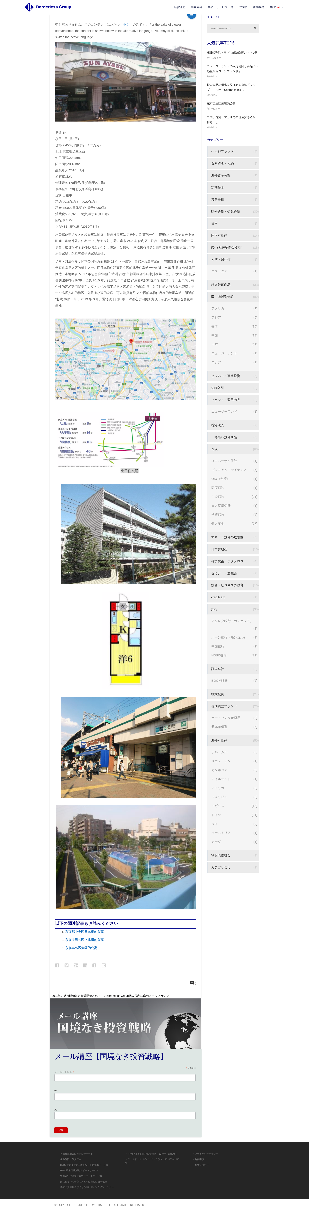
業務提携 (217, 199)
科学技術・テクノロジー (229, 561)
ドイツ (216, 815)
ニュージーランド (224, 353)
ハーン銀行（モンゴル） (229, 637)
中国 (214, 335)
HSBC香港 (219, 655)
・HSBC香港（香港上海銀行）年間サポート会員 (83, 1165)
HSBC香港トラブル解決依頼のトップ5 (232, 52)
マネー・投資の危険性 (227, 537)
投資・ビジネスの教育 (227, 585)
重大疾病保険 (221, 505)
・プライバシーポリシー (205, 1153)
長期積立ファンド (224, 706)
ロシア (216, 362)
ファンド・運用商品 (225, 400)
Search (257, 28)
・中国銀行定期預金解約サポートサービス (80, 1176)
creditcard (218, 597)
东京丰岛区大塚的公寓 (81, 948)
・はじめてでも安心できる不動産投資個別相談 (82, 1181)
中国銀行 (217, 646)
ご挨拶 (243, 7)
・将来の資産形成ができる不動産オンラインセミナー (86, 1187)
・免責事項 (198, 1159)
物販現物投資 (220, 855)
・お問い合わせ (200, 1165)
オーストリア (221, 833)
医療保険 (217, 488)
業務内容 (196, 7)
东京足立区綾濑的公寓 (221, 103)
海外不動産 (219, 740)
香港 (214, 326)
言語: (272, 7)
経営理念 (179, 7)
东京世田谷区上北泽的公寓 (84, 940)
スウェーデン (221, 761)
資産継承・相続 (222, 163)
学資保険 (217, 514)
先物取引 (217, 388)
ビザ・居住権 (220, 259)
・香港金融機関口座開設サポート (75, 1153)
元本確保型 (219, 727)
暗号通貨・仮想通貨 (225, 211)
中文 (126, 24)
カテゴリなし (220, 867)
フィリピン (219, 797)
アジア (216, 317)
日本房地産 (219, 549)
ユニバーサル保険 (224, 461)
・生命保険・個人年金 (69, 1159)
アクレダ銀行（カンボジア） (232, 621)
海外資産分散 (220, 175)
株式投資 (217, 694)
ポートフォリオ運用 (225, 718)
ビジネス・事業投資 (225, 376)
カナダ (216, 842)
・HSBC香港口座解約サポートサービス (78, 1170)
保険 (214, 449)
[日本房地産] (191, 14)
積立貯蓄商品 (220, 285)
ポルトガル (219, 752)
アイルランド (221, 779)
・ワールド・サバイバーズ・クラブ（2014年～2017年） (152, 1161)
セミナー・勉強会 (224, 573)
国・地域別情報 (222, 297)
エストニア (219, 271)
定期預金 (217, 187)
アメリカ (217, 308)
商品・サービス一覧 (220, 7)
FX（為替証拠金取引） (227, 247)
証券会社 (217, 669)
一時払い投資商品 (224, 437)
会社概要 (258, 7)
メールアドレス (64, 1072)
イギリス (217, 806)
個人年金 (217, 523)
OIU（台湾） (220, 479)
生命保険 (217, 497)
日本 (214, 223)
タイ (214, 824)
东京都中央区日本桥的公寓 (84, 932)
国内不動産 (219, 235)
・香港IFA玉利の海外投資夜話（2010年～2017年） (151, 1153)
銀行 (214, 609)
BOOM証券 (219, 680)
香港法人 (217, 425)
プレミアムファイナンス (229, 470)
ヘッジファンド (222, 151)
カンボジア (219, 770)
